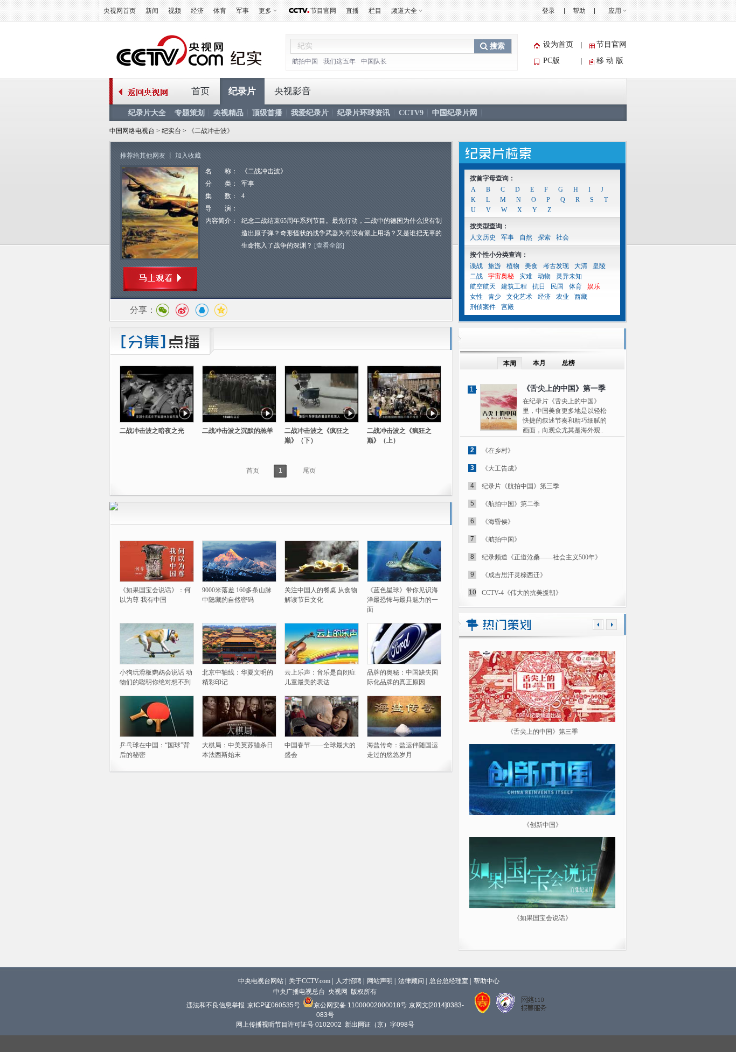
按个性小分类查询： (499, 254)
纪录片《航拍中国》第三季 (520, 486)
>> (611, 624)
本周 (509, 363)
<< (598, 624)
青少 (494, 296)
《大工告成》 (501, 468)
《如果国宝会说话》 (542, 918)
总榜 (568, 363)
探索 (544, 237)
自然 (525, 237)
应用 (614, 11)
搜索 (497, 46)
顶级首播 (267, 113)
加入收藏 (188, 155)
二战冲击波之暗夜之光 (152, 430)
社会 (562, 237)
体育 (219, 11)
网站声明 (380, 981)
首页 (200, 91)
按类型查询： (489, 226)
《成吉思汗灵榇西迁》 (514, 575)
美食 (531, 266)
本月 (539, 363)
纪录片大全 (147, 113)
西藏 (580, 296)
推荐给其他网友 (142, 155)
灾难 (525, 276)
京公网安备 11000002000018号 (360, 1005)
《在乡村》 (498, 450)
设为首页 (558, 44)
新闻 (151, 11)
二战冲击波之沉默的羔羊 (237, 430)
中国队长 (374, 61)
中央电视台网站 (260, 981)
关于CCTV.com (309, 981)
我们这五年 (339, 61)
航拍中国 (305, 61)
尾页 (309, 470)
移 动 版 (609, 61)
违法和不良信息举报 (215, 1005)
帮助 (579, 11)
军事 (242, 11)
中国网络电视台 (132, 131)
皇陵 (599, 266)
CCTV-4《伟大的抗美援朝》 (522, 593)
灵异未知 (569, 276)
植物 (512, 266)
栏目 (375, 11)
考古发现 (556, 266)
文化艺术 (519, 296)
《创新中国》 (542, 825)
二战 (476, 276)
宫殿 (507, 307)
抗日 (538, 286)
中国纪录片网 (454, 113)
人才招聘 (349, 981)
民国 (557, 286)
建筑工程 (514, 286)
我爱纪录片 (310, 113)
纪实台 (172, 131)
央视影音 (292, 91)
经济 (197, 11)
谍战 (476, 266)
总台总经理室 (448, 981)
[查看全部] (329, 245)
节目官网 (323, 11)
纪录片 (242, 91)
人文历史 (483, 237)
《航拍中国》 (501, 539)
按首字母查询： (492, 178)
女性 (476, 296)
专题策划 (190, 113)
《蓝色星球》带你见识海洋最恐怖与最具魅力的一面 (402, 599)
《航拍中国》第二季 (511, 504)
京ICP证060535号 (273, 1005)
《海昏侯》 (498, 521)
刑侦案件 (483, 307)
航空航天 (483, 286)
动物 (544, 276)
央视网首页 (119, 11)
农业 (562, 296)
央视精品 (228, 113)
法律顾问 (411, 981)
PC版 (551, 61)
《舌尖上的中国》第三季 (542, 731)
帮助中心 (486, 981)
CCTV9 (411, 113)
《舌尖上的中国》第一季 (564, 388)
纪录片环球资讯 (363, 113)
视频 (174, 11)
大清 (580, 266)
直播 (352, 11)
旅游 (494, 266)
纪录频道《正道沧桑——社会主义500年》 (541, 557)
